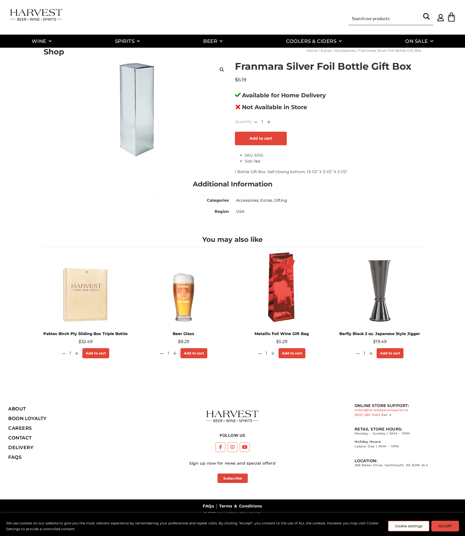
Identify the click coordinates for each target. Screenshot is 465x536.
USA (240, 211)
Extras (326, 50)
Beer (210, 41)
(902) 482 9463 (367, 415)
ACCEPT (445, 526)
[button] (221, 69)
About (17, 409)
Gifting (280, 200)
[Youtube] (244, 447)
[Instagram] (232, 447)
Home (312, 50)
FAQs (15, 457)
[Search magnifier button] (426, 18)
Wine (39, 41)
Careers (20, 428)
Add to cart (260, 138)
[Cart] (451, 17)
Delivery (20, 447)
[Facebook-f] (220, 447)
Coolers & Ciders (311, 41)
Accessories (345, 50)
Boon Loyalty (27, 418)
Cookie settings (408, 526)
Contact (20, 438)
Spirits (125, 41)
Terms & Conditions (240, 506)
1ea (257, 161)
